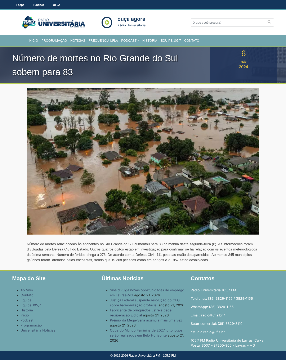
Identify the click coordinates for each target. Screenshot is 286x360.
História (149, 40)
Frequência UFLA (103, 40)
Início (33, 40)
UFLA (56, 4)
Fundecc (39, 4)
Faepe (20, 4)
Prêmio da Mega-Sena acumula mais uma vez (146, 320)
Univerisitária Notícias (38, 330)
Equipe (26, 300)
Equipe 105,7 (171, 40)
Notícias (77, 40)
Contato (191, 40)
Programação (54, 40)
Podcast (129, 40)
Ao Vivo (27, 290)
